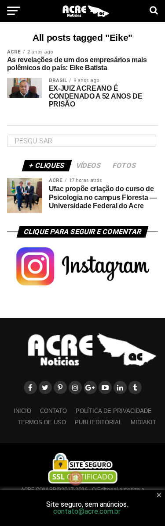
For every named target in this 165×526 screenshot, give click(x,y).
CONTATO (53, 411)
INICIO (22, 411)
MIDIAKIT (143, 422)
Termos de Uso (42, 422)
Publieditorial (98, 422)
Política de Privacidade (114, 411)
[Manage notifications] (76, 478)
